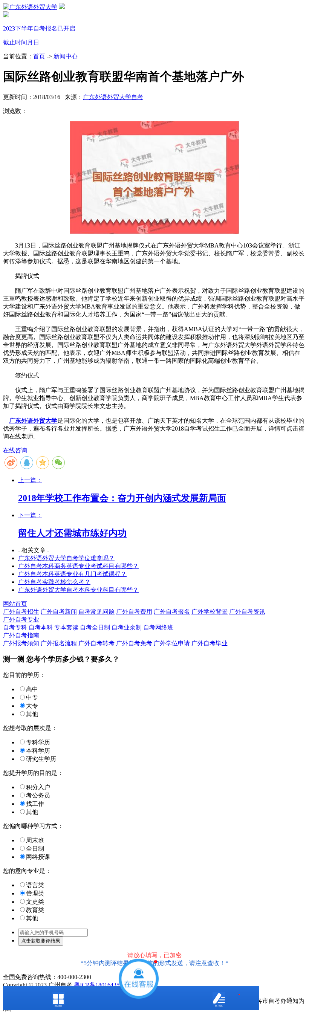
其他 (32, 714)
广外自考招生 (21, 611)
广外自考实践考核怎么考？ (54, 582)
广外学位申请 (172, 643)
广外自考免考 (134, 643)
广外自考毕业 (209, 643)
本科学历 (38, 750)
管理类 (35, 893)
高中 (32, 689)
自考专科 (15, 627)
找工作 (35, 804)
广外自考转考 (96, 643)
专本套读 (66, 627)
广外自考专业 (21, 619)
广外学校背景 (209, 611)
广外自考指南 (21, 635)
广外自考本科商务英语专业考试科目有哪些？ (78, 566)
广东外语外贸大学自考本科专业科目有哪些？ (78, 590)
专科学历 (38, 742)
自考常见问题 (96, 611)
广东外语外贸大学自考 (113, 97)
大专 (32, 706)
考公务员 (38, 795)
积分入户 (38, 787)
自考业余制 (127, 627)
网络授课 (38, 857)
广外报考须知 (21, 643)
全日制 (35, 848)
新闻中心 (66, 56)
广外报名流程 (59, 643)
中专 (32, 697)
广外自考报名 (172, 611)
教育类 (35, 910)
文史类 (35, 901)
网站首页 (15, 603)
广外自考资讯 (247, 611)
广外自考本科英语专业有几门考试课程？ (72, 574)
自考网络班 (158, 627)
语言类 (35, 885)
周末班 (35, 840)
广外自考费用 (134, 611)
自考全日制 (95, 627)
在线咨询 (15, 450)
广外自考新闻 (59, 611)
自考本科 (41, 627)
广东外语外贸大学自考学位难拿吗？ (66, 558)
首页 (39, 56)
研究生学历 (41, 759)
